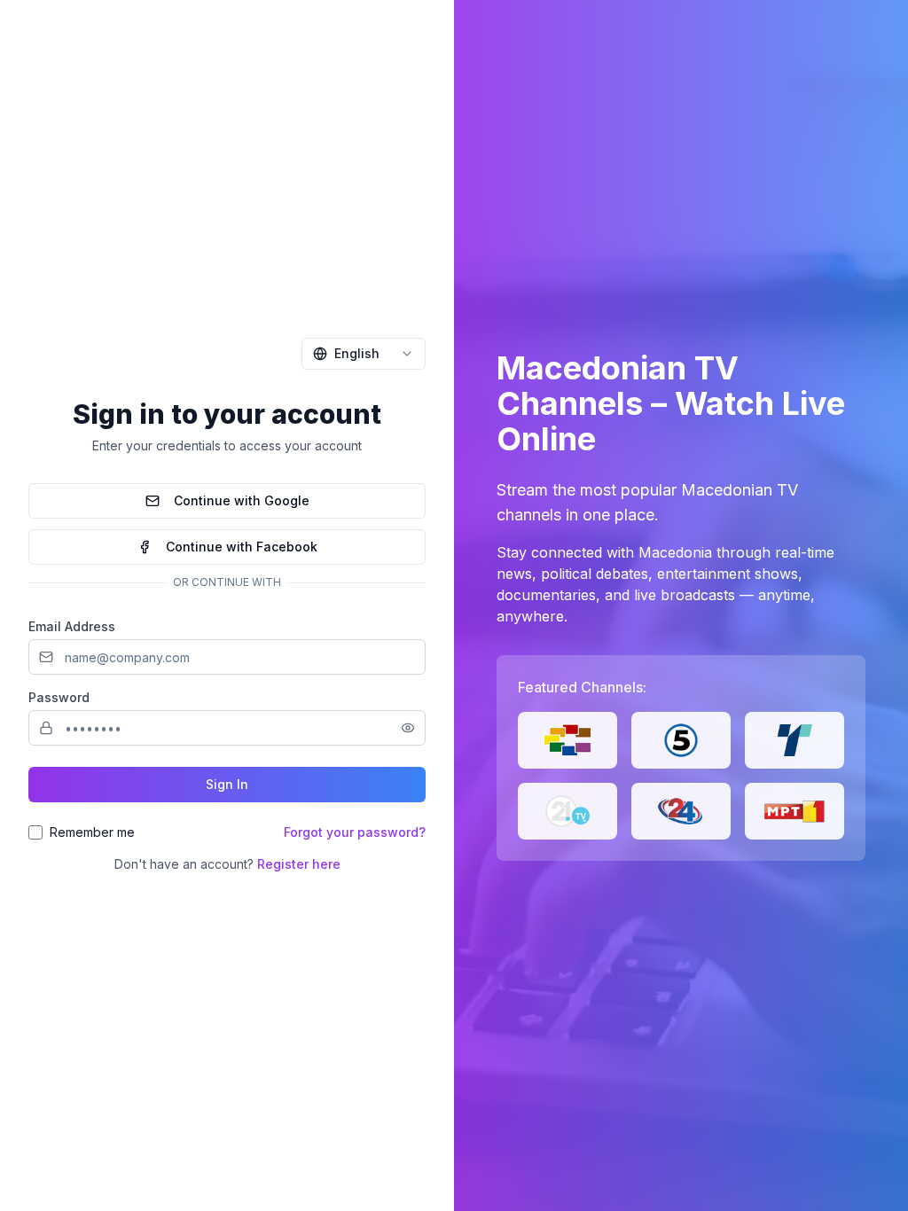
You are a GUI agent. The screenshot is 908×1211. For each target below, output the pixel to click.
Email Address (71, 626)
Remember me (92, 832)
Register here (298, 863)
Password (59, 697)
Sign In (227, 784)
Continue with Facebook (241, 546)
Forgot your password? (355, 832)
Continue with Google (241, 500)
